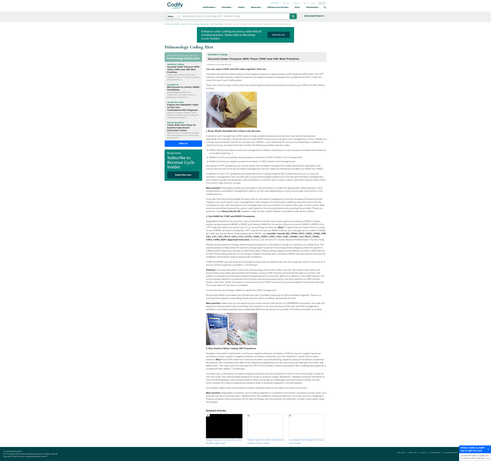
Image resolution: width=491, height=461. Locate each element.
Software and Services (278, 7)
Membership (312, 7)
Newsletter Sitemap (450, 452)
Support (296, 3)
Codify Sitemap (435, 452)
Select (170, 16)
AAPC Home (413, 452)
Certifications (209, 7)
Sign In (313, 3)
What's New (275, 3)
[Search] (325, 7)
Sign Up (322, 3)
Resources (256, 7)
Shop (297, 7)
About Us (286, 3)
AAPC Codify (401, 452)
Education (227, 7)
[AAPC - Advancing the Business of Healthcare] (175, 6)
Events (241, 7)
